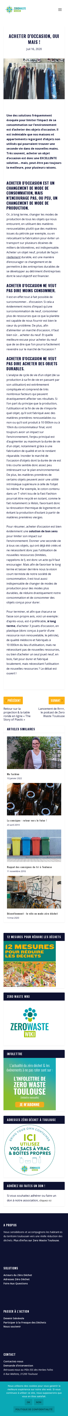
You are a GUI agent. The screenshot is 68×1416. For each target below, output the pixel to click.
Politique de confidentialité (34, 1409)
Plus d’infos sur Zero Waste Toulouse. (36, 1240)
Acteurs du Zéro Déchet (17, 1275)
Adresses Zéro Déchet (16, 1279)
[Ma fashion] (34, 752)
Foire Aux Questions (15, 1283)
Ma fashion (13, 774)
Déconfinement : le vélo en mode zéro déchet (32, 913)
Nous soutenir (12, 1326)
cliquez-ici (45, 1200)
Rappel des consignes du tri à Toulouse (29, 867)
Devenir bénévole (13, 1318)
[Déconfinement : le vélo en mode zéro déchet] (34, 892)
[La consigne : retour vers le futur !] (34, 799)
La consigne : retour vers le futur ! (27, 820)
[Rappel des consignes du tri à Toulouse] (34, 846)
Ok (28, 1402)
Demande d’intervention (18, 1365)
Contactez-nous (13, 1361)
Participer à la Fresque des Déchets (24, 1322)
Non (38, 1402)
